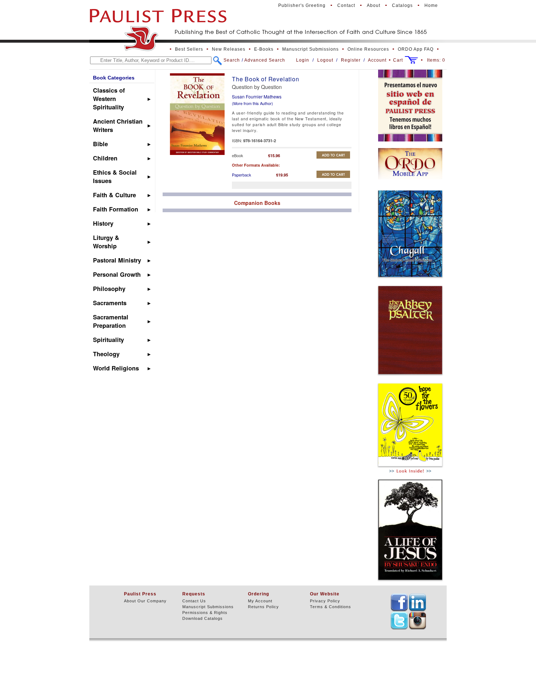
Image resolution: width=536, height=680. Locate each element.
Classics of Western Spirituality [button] (109, 98)
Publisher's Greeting (302, 5)
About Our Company (145, 601)
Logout (325, 60)
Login (302, 60)
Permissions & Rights (205, 612)
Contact (346, 5)
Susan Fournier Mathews (256, 96)
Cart (398, 60)
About (373, 5)
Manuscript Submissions (310, 49)
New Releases (228, 49)
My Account (260, 601)
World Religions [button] (116, 368)
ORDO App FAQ (416, 49)
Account (377, 60)
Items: (436, 60)
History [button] (103, 223)
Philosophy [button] (109, 288)
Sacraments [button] (110, 303)
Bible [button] (100, 144)
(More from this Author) (252, 103)
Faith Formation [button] (115, 209)
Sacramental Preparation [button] (110, 321)
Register (351, 60)
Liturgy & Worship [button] (106, 241)
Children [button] (105, 158)
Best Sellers (189, 49)
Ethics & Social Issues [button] (115, 176)
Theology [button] (106, 354)
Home (431, 5)
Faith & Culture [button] (114, 195)
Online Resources (368, 49)
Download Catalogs (202, 618)
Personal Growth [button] (117, 274)
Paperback (241, 175)
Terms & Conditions (330, 607)
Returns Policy (263, 607)
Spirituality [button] (108, 339)
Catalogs (402, 5)
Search (232, 60)
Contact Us (194, 601)
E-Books (263, 49)
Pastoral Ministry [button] (117, 260)
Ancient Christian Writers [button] (118, 125)
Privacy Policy (325, 601)
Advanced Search (264, 60)
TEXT (399, 602)
